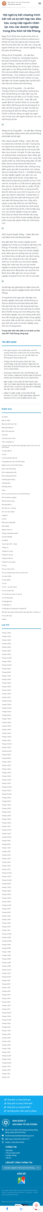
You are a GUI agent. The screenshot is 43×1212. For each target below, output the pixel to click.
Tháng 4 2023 (6, 772)
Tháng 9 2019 (6, 909)
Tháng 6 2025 (6, 679)
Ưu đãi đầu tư (6, 605)
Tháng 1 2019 (6, 930)
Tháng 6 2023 (6, 765)
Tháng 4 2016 (6, 1041)
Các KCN (5, 435)
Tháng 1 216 (5, 1077)
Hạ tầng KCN (6, 483)
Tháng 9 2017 (6, 980)
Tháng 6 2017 (6, 991)
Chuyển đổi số (6, 451)
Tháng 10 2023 (6, 751)
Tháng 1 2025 (6, 697)
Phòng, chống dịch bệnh (10, 533)
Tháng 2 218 (6, 1073)
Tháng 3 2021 (6, 862)
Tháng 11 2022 (6, 790)
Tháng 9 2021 (6, 840)
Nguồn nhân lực (7, 529)
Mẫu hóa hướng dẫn (9, 522)
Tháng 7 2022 (6, 805)
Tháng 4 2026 (6, 643)
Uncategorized (7, 601)
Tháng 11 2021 (6, 833)
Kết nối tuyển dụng (8, 501)
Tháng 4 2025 (6, 686)
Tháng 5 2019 (6, 923)
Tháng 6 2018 (6, 955)
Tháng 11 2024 (6, 704)
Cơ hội (4, 454)
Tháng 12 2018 (6, 934)
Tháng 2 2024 (6, 737)
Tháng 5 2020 (6, 894)
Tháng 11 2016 (6, 1016)
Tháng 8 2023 (6, 758)
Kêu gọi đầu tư (7, 504)
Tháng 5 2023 (6, 769)
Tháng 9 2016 (6, 1023)
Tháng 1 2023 (6, 783)
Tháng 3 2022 (6, 819)
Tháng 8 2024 (6, 715)
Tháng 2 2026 (6, 651)
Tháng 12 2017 (6, 970)
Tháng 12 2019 (6, 905)
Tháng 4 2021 (6, 858)
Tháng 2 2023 (6, 780)
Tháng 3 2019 (6, 927)
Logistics (5, 515)
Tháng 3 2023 (6, 776)
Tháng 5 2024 (6, 726)
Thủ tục (4, 565)
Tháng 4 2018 (6, 962)
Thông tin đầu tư (7, 558)
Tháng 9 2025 (6, 669)
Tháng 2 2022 (6, 823)
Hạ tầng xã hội (7, 486)
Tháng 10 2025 (6, 665)
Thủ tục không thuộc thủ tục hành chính (15, 573)
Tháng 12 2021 (6, 830)
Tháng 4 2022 (6, 815)
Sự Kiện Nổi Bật (7, 537)
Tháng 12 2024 (7, 701)
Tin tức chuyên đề (8, 590)
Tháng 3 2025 (6, 690)
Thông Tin (5, 547)
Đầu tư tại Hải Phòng (9, 469)
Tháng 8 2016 (6, 1027)
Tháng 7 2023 (6, 762)
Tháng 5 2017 (6, 995)
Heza (3, 490)
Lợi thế (4, 519)
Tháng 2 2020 (6, 898)
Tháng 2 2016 (6, 1048)
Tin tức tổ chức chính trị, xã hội (12, 594)
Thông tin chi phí (7, 551)
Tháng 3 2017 (6, 1002)
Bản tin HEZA (6, 420)
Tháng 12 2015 (6, 1056)
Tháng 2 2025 (6, 694)
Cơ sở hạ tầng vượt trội (9, 458)
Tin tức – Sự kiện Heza (9, 587)
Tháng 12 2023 (6, 744)
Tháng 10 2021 (6, 837)
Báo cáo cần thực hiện (9, 424)
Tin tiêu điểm (6, 580)
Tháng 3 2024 (6, 733)
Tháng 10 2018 (6, 941)
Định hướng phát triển (9, 472)
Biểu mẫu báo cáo (8, 431)
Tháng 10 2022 (7, 794)
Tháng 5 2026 (6, 640)
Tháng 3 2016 (6, 1045)
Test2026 (5, 540)
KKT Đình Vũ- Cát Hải (9, 508)
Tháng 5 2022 (6, 812)
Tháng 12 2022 (7, 787)
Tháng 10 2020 (7, 880)
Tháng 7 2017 (6, 987)
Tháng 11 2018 (6, 937)
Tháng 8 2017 (6, 984)
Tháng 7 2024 (6, 719)
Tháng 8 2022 (6, 801)
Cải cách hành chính (9, 438)
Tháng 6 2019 (6, 919)
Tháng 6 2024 (6, 722)
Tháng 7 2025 (6, 676)
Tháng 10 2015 (6, 1063)
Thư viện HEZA (6, 576)
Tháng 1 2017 (6, 1009)
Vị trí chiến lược (7, 616)
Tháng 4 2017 (6, 998)
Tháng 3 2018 (6, 966)
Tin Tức (4, 583)
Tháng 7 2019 (6, 916)
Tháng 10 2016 (6, 1020)
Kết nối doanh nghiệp (9, 497)
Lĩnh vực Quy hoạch (8, 512)
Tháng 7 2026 (6, 633)
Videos (4, 619)
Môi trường (5, 526)
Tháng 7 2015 (6, 1066)
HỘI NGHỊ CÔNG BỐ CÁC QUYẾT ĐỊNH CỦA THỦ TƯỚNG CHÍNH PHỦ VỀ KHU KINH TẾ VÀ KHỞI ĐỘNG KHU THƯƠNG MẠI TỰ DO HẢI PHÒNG (22, 375)
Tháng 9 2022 (6, 798)
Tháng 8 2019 (6, 912)
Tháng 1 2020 (6, 901)
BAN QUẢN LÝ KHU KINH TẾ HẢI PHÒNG (19, 2)
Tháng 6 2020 (6, 891)
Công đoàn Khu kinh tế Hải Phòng (13, 461)
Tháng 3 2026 (6, 647)
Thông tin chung (7, 555)
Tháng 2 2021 (6, 866)
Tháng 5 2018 (6, 959)
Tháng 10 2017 (6, 977)
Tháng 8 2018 (6, 948)
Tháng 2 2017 (6, 1005)
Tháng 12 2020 (7, 873)
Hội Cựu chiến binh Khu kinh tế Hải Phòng (16, 494)
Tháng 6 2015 (6, 1070)
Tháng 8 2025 (6, 672)
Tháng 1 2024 (6, 740)
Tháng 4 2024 (6, 729)
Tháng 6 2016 (6, 1034)
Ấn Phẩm (5, 417)
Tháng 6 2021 (6, 851)
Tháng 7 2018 (6, 952)
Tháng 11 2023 (6, 747)
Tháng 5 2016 (6, 1038)
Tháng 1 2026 (6, 654)
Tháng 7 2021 (6, 848)
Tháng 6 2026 (6, 636)
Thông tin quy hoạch (9, 562)
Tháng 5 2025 (6, 683)
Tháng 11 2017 (6, 973)
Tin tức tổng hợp (7, 598)
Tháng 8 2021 (6, 844)
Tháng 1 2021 (6, 869)
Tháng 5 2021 (6, 855)
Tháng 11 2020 (6, 876)
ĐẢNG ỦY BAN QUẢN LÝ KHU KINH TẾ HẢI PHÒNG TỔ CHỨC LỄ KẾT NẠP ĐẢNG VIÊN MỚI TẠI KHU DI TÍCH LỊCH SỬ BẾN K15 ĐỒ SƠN (22, 395)
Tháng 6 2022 (6, 808)
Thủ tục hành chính (8, 569)
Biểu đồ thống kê (7, 427)
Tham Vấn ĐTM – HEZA (9, 544)
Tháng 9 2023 (6, 754)
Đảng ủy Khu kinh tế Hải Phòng (12, 465)
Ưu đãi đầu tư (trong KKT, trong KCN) (14, 608)
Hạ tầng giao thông (8, 479)
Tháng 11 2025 (6, 661)
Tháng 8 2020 (6, 883)
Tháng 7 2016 (6, 1030)
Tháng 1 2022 (6, 826)
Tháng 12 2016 (6, 1013)
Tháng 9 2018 (6, 944)
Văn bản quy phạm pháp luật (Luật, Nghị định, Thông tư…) (21, 612)
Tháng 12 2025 (6, 658)
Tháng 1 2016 (6, 1052)
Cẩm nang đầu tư (8, 442)
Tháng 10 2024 (7, 708)
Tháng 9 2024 (6, 711)
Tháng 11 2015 (6, 1059)
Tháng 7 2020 (6, 887)
